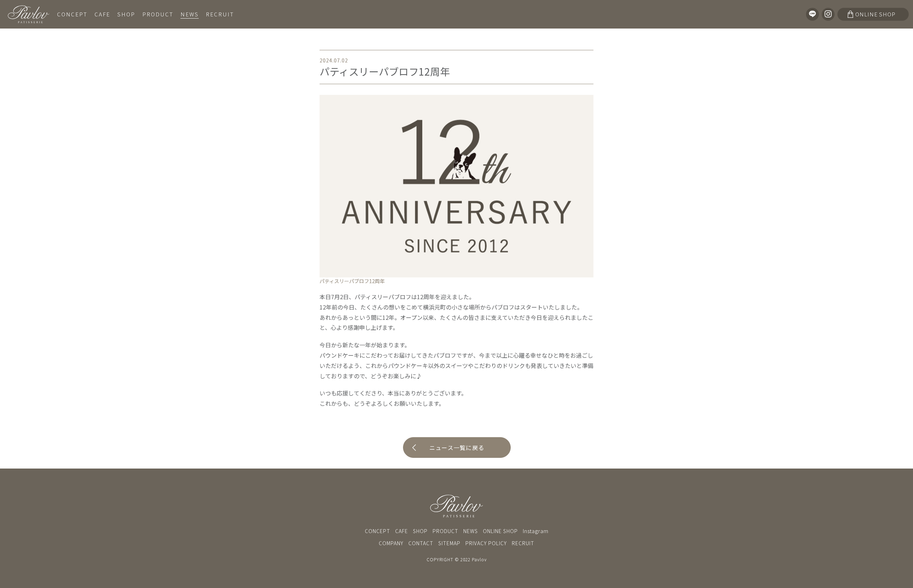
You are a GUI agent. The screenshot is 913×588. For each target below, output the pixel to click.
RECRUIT (220, 14)
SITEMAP (449, 543)
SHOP (126, 14)
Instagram (536, 531)
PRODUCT (157, 14)
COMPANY (391, 543)
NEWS (189, 14)
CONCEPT (72, 14)
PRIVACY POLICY (486, 543)
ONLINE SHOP (500, 531)
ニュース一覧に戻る (457, 447)
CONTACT (420, 543)
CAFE (102, 14)
